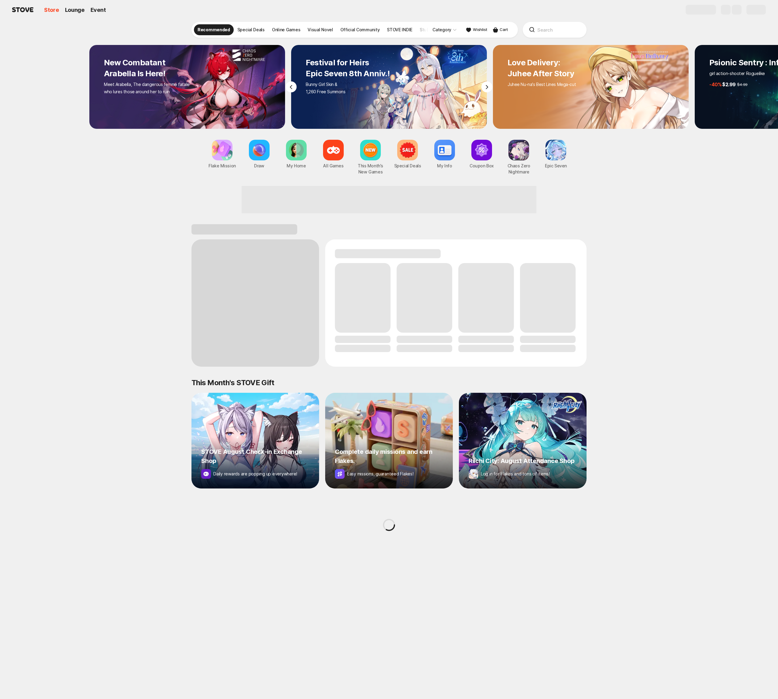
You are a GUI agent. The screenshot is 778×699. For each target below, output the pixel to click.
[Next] (486, 86)
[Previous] (291, 86)
